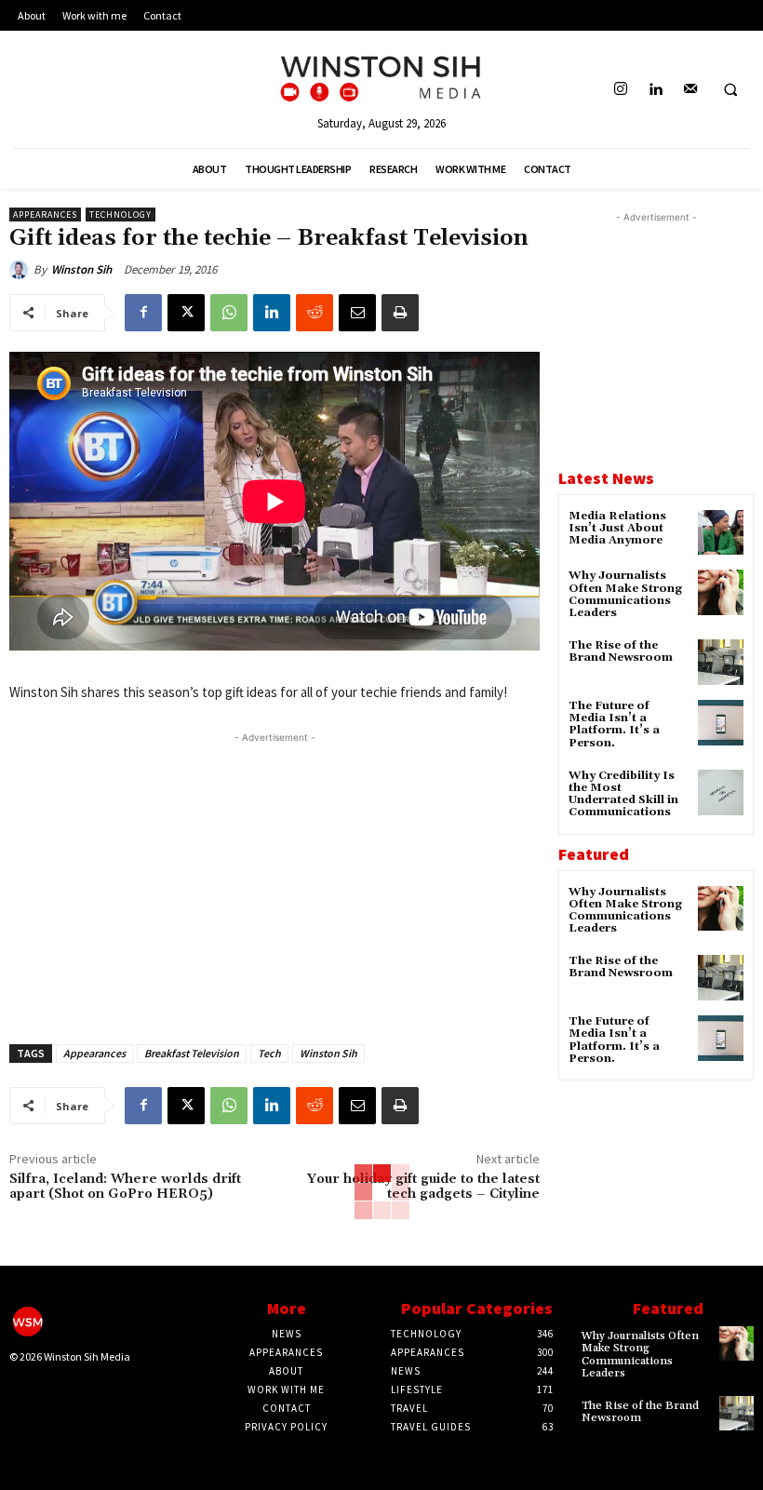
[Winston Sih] (21, 270)
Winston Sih (81, 269)
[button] (730, 90)
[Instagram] (621, 89)
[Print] (400, 312)
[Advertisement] (274, 877)
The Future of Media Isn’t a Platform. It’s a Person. (614, 724)
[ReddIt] (314, 312)
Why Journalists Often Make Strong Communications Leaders (625, 594)
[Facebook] (143, 312)
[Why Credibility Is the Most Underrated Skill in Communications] (720, 792)
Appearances (45, 214)
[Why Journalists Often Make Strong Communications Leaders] (720, 592)
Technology (120, 214)
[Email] (357, 312)
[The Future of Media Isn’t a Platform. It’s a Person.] (720, 722)
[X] (186, 312)
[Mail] (690, 89)
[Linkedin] (655, 89)
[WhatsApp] (229, 312)
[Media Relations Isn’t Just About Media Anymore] (720, 533)
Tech (269, 1053)
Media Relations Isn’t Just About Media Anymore (617, 528)
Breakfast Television (191, 1053)
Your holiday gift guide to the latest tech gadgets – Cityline (423, 1187)
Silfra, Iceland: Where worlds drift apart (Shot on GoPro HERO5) (125, 1187)
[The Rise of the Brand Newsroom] (720, 662)
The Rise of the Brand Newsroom (621, 651)
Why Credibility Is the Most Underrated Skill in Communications (623, 794)
